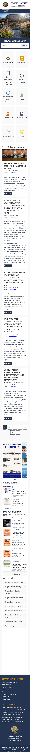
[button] (15, 460)
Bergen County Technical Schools (13, 616)
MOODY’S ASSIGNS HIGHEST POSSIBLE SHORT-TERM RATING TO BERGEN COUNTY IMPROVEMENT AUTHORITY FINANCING (14, 376)
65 (12, 432)
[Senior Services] (8, 133)
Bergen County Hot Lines (13, 602)
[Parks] (22, 96)
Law (3, 689)
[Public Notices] (22, 115)
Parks (3, 692)
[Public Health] (8, 115)
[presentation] (14, 155)
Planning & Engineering (9, 694)
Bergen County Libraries (13, 606)
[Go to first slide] (25, 460)
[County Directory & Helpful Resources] (8, 78)
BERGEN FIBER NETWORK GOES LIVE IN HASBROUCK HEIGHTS (15, 166)
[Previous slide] (4, 460)
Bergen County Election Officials (12, 592)
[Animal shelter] (8, 59)
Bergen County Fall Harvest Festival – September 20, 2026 (18, 555)
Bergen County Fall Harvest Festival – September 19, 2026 (18, 544)
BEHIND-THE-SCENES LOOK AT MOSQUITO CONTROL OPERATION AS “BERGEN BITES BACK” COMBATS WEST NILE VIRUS (14, 206)
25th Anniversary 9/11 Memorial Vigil (18, 523)
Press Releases (12, 172)
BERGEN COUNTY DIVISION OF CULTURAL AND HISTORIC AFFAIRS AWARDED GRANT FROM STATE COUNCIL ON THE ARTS (15, 279)
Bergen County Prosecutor (13, 610)
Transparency (9, 626)
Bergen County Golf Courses (14, 598)
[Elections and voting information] (8, 96)
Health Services (6, 684)
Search (24, 45)
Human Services (7, 687)
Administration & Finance (9, 682)
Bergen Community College (14, 582)
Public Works (6, 699)
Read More (8, 194)
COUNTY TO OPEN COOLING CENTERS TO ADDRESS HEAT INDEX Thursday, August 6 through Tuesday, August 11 (13, 325)
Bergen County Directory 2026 (15, 587)
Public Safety (6, 697)
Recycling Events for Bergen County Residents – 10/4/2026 (19, 565)
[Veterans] (22, 133)
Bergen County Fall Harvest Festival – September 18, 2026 (18, 534)
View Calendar (15, 574)
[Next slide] (28, 26)
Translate (20, 747)
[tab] (14, 479)
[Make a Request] (22, 78)
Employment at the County (13, 622)
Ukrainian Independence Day (18, 502)
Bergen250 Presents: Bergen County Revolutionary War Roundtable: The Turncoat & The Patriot (14, 513)
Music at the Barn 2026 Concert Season (19, 492)
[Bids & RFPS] (22, 59)
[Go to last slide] (1, 26)
